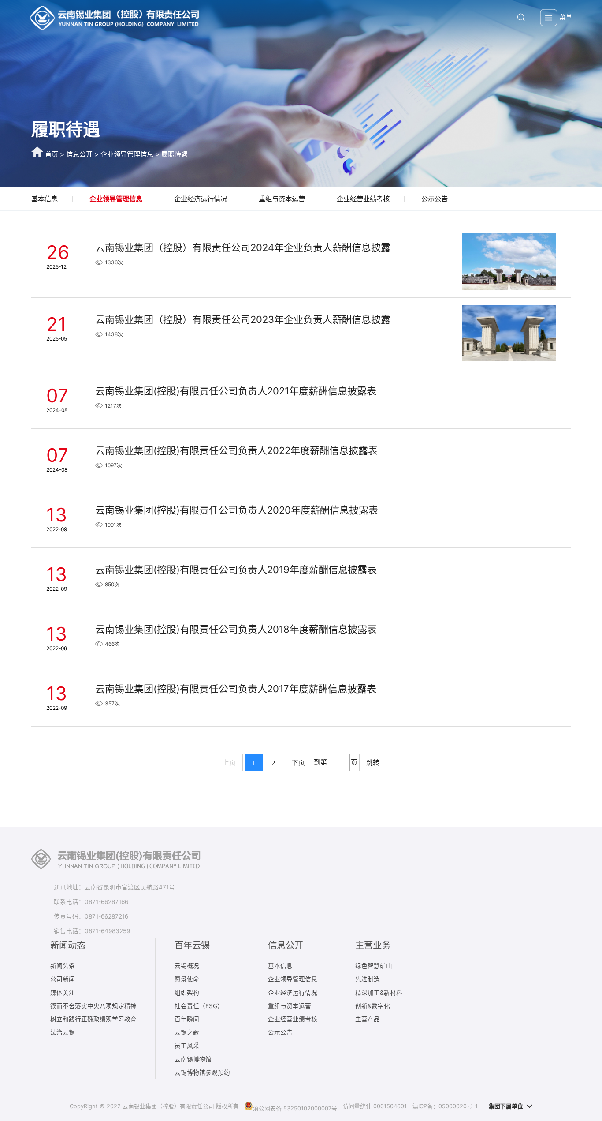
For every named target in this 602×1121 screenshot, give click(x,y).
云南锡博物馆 (193, 1059)
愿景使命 (187, 978)
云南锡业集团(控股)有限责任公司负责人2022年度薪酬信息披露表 (236, 450)
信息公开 (79, 154)
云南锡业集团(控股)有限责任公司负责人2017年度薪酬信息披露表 (235, 688)
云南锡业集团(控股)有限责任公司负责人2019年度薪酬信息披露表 (236, 569)
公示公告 (434, 199)
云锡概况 (187, 965)
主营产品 (367, 1019)
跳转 (372, 762)
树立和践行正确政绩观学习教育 (93, 1019)
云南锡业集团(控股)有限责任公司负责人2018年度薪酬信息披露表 (236, 629)
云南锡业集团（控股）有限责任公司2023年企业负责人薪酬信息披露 (242, 319)
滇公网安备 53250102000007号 (295, 1107)
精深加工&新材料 (378, 992)
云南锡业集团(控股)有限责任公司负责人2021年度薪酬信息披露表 (235, 391)
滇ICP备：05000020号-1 (445, 1106)
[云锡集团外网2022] (114, 18)
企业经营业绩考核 (363, 199)
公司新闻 (62, 978)
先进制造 (367, 978)
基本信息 (44, 199)
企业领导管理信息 (126, 154)
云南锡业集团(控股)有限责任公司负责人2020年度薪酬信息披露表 (236, 510)
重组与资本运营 (282, 199)
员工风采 (187, 1045)
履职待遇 (174, 154)
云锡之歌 (187, 1032)
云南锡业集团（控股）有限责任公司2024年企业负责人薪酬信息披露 (242, 247)
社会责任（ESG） (199, 1005)
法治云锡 (62, 1032)
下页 (298, 762)
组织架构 (187, 992)
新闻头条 (62, 965)
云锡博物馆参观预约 (202, 1072)
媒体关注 (62, 992)
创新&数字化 (372, 1005)
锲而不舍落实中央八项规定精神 (93, 1005)
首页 (51, 154)
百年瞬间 (187, 1019)
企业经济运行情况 (200, 199)
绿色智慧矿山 (373, 965)
